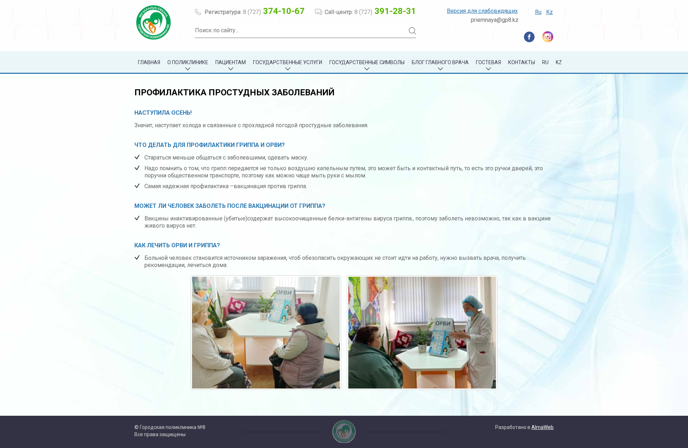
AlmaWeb (542, 427)
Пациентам (230, 62)
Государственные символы (367, 62)
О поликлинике (187, 62)
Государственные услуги (287, 62)
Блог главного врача (440, 62)
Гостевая (488, 62)
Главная (149, 62)
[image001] (266, 332)
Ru (538, 12)
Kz (549, 12)
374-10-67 (274, 11)
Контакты (521, 62)
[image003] (422, 332)
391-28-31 (385, 11)
